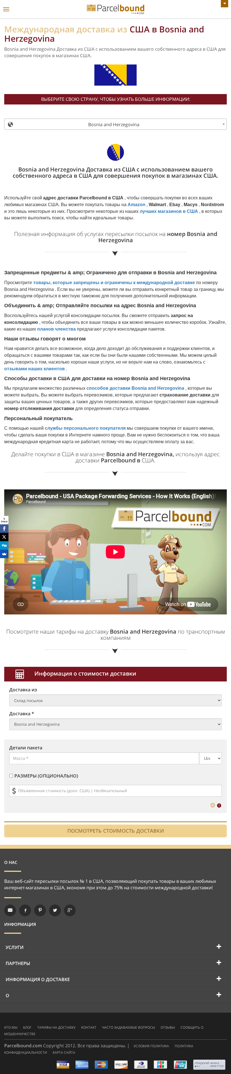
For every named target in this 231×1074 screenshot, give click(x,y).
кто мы (10, 1027)
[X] (4, 537)
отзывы (168, 1027)
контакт (88, 1027)
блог (27, 1027)
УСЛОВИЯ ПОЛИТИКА (151, 1046)
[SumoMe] (4, 554)
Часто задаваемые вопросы (128, 1027)
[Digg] (4, 545)
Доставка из (23, 690)
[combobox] (115, 124)
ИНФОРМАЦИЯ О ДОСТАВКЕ (38, 979)
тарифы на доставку (56, 1027)
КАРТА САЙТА (64, 1052)
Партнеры (18, 963)
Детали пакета (25, 748)
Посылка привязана (115, 9)
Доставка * (21, 713)
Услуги (15, 947)
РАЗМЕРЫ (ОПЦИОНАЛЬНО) (46, 776)
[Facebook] (4, 528)
